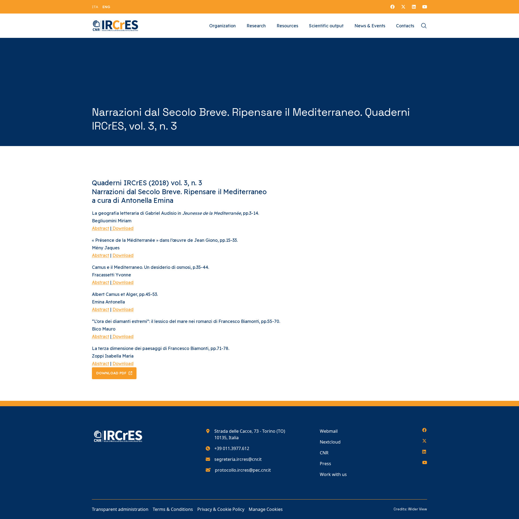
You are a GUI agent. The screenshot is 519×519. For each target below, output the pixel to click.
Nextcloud (330, 442)
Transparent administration (120, 509)
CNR (324, 453)
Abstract (100, 228)
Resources (287, 25)
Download (122, 228)
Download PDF (111, 373)
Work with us (333, 474)
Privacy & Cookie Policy (220, 509)
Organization (222, 25)
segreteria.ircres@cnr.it (238, 459)
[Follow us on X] (403, 7)
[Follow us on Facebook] (392, 7)
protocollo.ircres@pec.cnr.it (243, 470)
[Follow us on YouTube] (424, 7)
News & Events (369, 25)
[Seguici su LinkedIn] (414, 7)
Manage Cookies (266, 509)
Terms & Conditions (173, 509)
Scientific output (326, 25)
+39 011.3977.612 (231, 448)
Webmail (329, 431)
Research (256, 25)
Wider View (417, 509)
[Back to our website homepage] (115, 25)
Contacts (405, 25)
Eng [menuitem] (106, 7)
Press (325, 464)
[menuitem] (95, 7)
